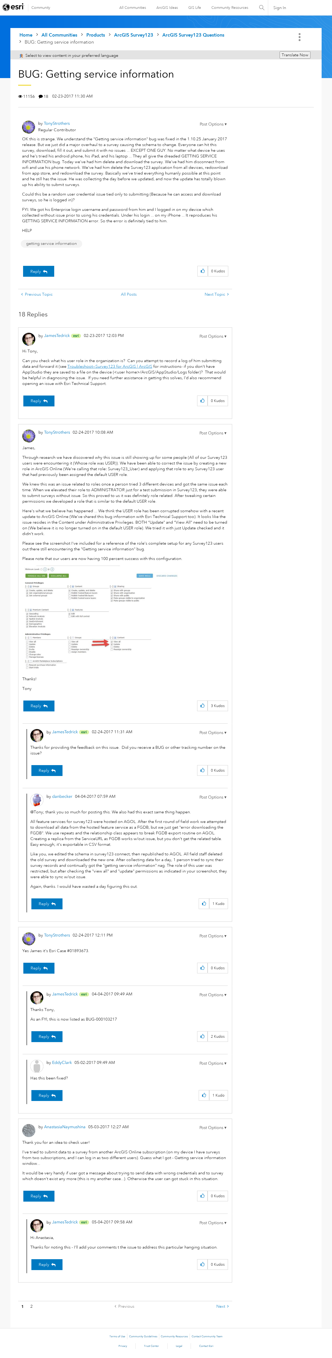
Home (25, 35)
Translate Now (295, 55)
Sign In (279, 7)
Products (95, 35)
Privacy (123, 1346)
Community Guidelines (143, 1336)
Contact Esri (206, 1346)
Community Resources (229, 7)
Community (40, 7)
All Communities (132, 7)
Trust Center (151, 1346)
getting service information (51, 243)
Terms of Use (117, 1336)
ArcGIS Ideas (167, 7)
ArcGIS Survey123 (133, 35)
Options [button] (300, 37)
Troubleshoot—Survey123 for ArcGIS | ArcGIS (109, 366)
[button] (213, 124)
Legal (179, 1346)
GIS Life (194, 7)
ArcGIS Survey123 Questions (193, 35)
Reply (35, 271)
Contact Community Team (207, 1336)
